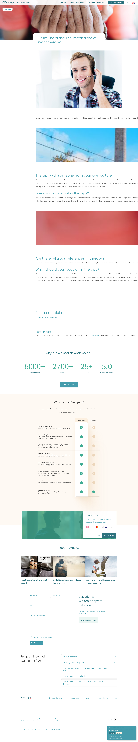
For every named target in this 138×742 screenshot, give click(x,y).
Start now (69, 384)
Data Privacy (48, 637)
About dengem (74, 698)
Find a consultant (109, 535)
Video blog (80, 3)
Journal (71, 3)
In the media (90, 3)
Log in (128, 3)
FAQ (99, 535)
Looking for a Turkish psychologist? (47, 317)
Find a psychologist (55, 698)
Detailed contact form (88, 620)
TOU (40, 637)
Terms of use (55, 729)
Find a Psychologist (23, 3)
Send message (36, 643)
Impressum (25, 729)
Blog (87, 698)
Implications (95, 335)
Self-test (63, 3)
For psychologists (102, 698)
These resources (38, 721)
